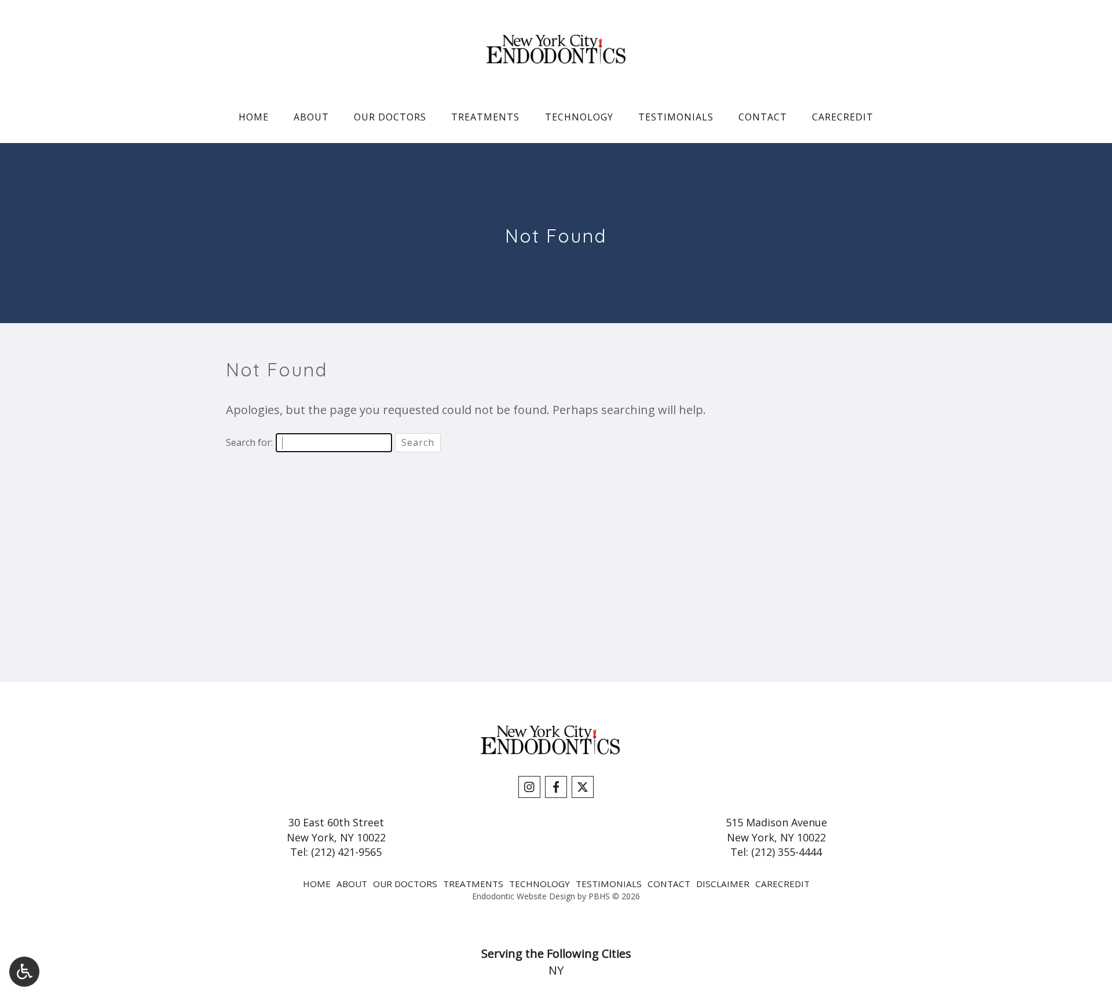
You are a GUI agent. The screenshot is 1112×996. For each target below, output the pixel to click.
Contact (762, 117)
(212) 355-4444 (786, 852)
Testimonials (676, 117)
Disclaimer (722, 883)
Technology (579, 117)
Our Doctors (390, 117)
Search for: (249, 442)
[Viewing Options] (24, 971)
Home (254, 117)
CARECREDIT (842, 117)
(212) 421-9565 (346, 852)
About (311, 117)
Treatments (485, 117)
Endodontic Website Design (523, 896)
